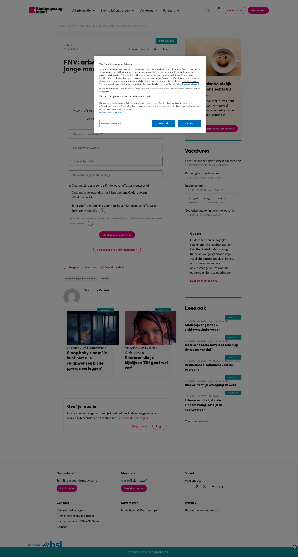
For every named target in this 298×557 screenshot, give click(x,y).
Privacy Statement (190, 84)
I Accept (189, 123)
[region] (150, 94)
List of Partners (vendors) (111, 112)
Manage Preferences (111, 123)
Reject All (163, 123)
